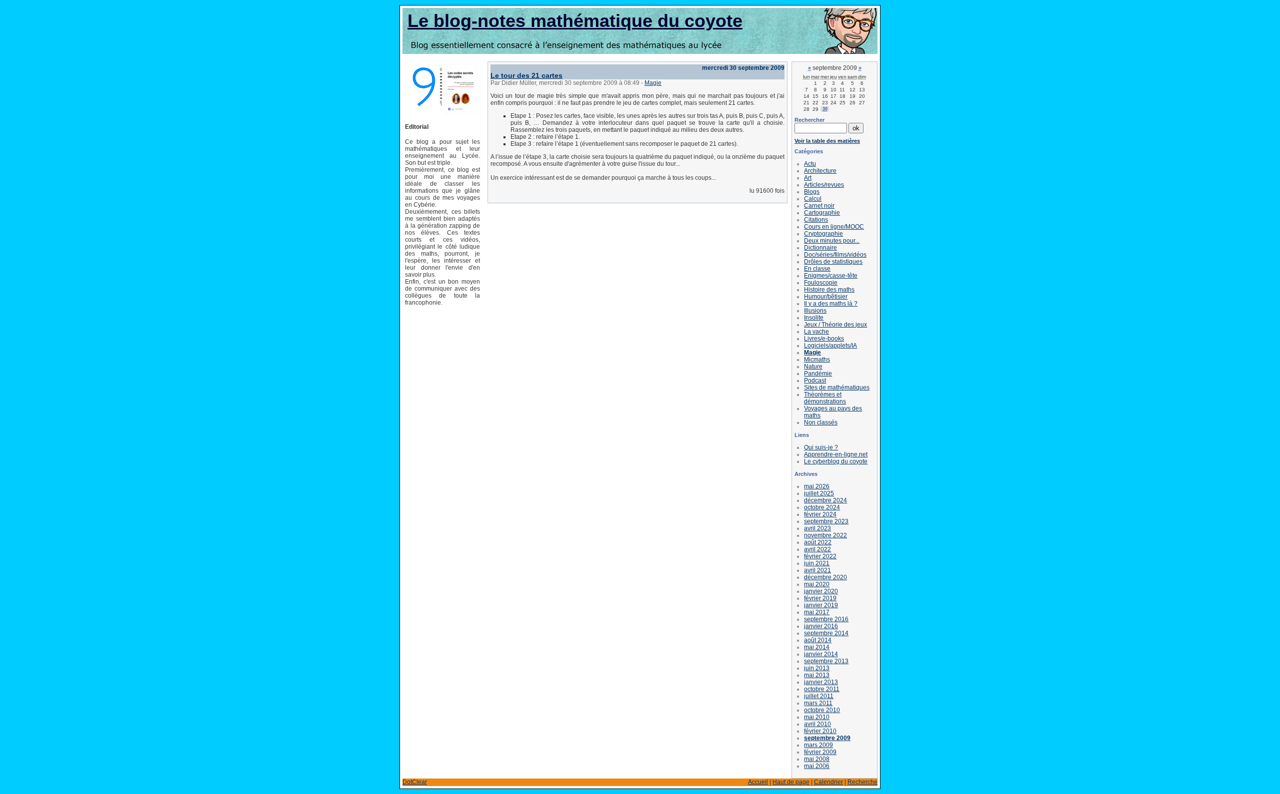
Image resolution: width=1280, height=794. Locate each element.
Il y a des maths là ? (831, 303)
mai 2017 (817, 612)
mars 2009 (818, 745)
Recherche (863, 782)
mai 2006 (817, 766)
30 (825, 108)
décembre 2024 (825, 500)
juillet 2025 (819, 493)
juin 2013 (817, 668)
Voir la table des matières (827, 141)
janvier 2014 (821, 654)
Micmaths (817, 359)
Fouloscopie (821, 282)
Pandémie (818, 373)
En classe (817, 268)
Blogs (812, 191)
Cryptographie (823, 233)
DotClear (414, 782)
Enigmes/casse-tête (831, 275)
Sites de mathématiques (837, 387)
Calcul (813, 198)
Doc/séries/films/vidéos (835, 254)
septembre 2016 (826, 619)
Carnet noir (819, 205)
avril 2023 (817, 528)
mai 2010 (817, 717)
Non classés (821, 422)
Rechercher (809, 120)
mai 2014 (817, 647)
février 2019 (820, 598)
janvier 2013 (821, 682)
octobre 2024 (822, 507)
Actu (810, 163)
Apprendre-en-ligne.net (836, 454)
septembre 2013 (826, 661)
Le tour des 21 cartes (526, 75)
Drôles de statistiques (833, 261)
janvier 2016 (821, 626)
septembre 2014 (826, 633)
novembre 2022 (825, 535)
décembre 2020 (825, 577)
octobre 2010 (822, 710)
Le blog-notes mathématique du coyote (575, 20)
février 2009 (820, 752)
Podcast (815, 380)
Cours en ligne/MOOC (834, 226)
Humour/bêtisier (826, 296)
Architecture (820, 170)
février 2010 (820, 731)
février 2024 (820, 514)
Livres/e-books (824, 338)
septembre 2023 (826, 521)
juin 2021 (817, 563)
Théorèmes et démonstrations (825, 398)
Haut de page (791, 782)
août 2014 (818, 640)
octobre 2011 (822, 689)
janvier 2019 (821, 605)
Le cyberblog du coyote (836, 461)
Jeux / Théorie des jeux (835, 324)
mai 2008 (817, 759)
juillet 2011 (819, 696)
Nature (813, 366)
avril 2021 (817, 570)
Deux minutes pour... (832, 240)
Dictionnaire (820, 247)
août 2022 (818, 542)
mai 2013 (817, 675)
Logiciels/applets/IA (830, 345)
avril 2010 (817, 724)
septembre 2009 (827, 738)
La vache (816, 331)
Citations (816, 219)
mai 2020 (817, 584)
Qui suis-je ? (821, 447)
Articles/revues (824, 184)
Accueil (758, 782)
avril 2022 (817, 549)
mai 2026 (817, 486)
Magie (653, 82)
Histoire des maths (829, 289)
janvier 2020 (821, 591)
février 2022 (820, 556)
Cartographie (822, 212)
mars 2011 (818, 703)
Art (808, 177)
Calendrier (828, 782)
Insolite (814, 317)
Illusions (815, 310)
